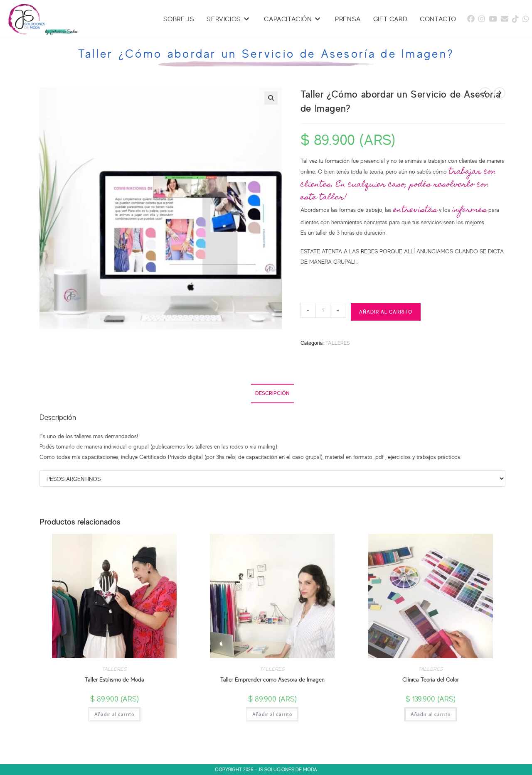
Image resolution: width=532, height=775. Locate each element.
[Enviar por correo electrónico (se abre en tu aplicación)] (505, 19)
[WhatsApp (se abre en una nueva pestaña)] (525, 19)
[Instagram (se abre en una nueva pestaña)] (481, 19)
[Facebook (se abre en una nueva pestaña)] (471, 19)
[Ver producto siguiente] (499, 93)
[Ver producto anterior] (485, 93)
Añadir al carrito (385, 312)
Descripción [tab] (272, 393)
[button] (271, 98)
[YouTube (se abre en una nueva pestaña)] (493, 19)
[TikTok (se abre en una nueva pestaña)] (515, 19)
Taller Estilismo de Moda (114, 679)
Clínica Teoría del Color (430, 679)
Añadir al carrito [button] (114, 714)
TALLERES (337, 342)
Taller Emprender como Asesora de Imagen (272, 679)
